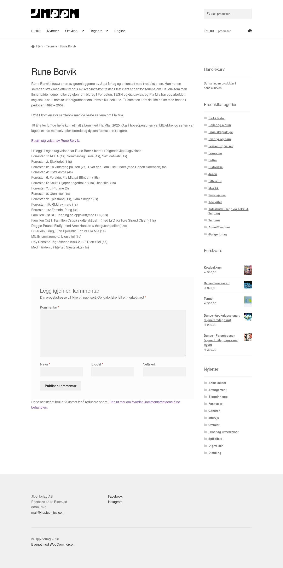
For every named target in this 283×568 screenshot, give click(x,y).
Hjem (39, 46)
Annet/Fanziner (219, 227)
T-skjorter (215, 202)
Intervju (213, 418)
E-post (97, 364)
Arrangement (217, 390)
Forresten (215, 153)
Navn (45, 364)
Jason (212, 174)
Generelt (214, 411)
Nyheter (53, 30)
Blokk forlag (217, 118)
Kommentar (49, 307)
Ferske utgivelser (220, 146)
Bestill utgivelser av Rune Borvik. (55, 140)
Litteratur (214, 181)
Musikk (213, 188)
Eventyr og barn (219, 139)
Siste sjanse (217, 195)
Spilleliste (215, 439)
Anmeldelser (217, 383)
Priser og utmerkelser (223, 432)
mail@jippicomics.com (47, 512)
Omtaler (213, 425)
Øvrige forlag (217, 234)
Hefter (212, 160)
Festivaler (215, 404)
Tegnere (96, 30)
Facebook (115, 496)
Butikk (35, 30)
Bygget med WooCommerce (52, 544)
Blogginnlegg (218, 396)
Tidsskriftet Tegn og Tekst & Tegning (228, 211)
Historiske (215, 167)
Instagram (115, 501)
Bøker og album (219, 125)
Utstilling (214, 453)
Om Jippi (71, 30)
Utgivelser (215, 446)
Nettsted (149, 364)
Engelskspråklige (220, 132)
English (120, 30)
